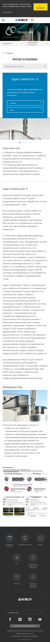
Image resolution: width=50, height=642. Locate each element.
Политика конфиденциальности (25, 626)
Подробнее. (7, 12)
